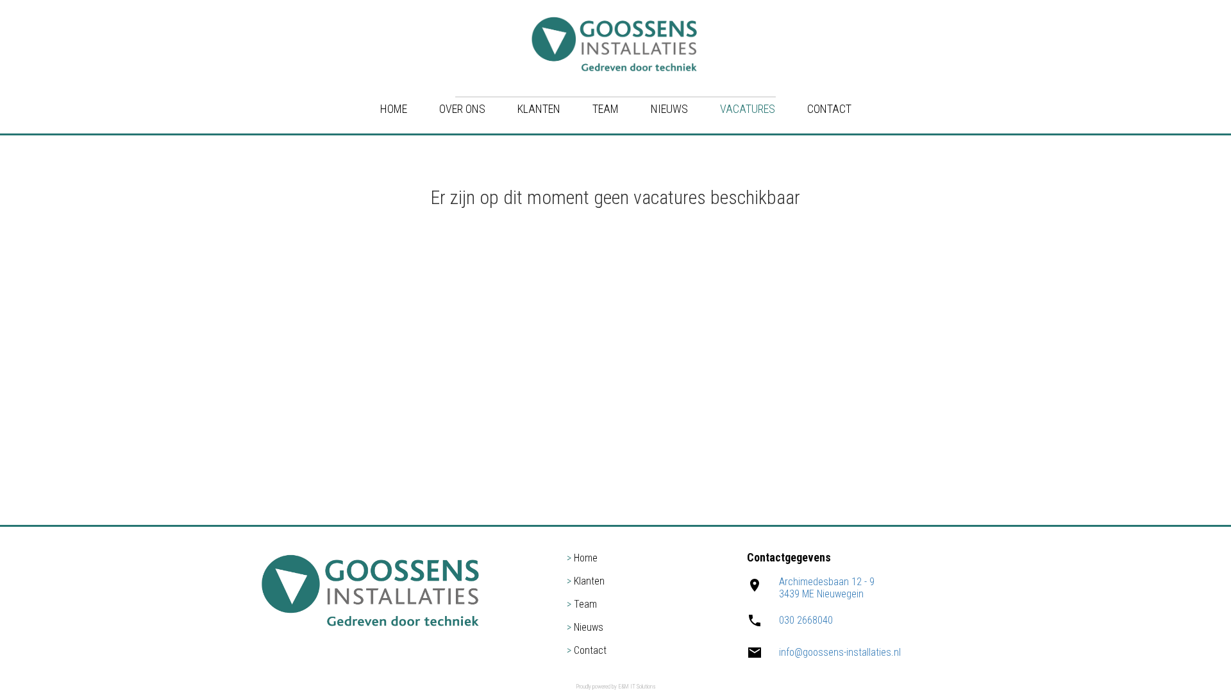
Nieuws (669, 109)
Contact (829, 109)
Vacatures (747, 109)
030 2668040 (806, 620)
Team (605, 109)
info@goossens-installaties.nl (840, 652)
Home (393, 109)
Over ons (462, 109)
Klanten (538, 109)
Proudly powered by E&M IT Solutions (615, 686)
